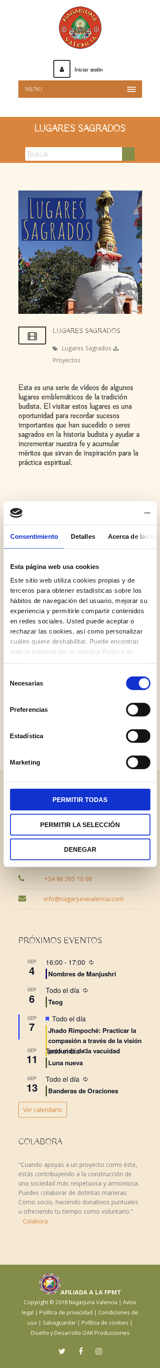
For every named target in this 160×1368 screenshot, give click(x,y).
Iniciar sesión (89, 70)
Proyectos (66, 360)
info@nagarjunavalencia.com (84, 899)
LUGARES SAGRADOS (86, 331)
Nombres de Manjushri (82, 973)
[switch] (138, 710)
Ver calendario (42, 1110)
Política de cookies (104, 1322)
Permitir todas (80, 799)
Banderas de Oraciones (83, 1090)
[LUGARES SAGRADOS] (80, 311)
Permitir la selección (80, 824)
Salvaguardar (59, 1322)
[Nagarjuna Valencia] (80, 27)
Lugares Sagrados (86, 348)
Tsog (55, 1002)
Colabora (35, 1221)
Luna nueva (65, 1062)
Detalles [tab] (82, 536)
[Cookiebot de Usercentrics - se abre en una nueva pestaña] (114, 512)
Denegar (80, 849)
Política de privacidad (66, 1312)
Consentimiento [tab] (34, 536)
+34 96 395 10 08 (68, 879)
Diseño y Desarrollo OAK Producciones (80, 1333)
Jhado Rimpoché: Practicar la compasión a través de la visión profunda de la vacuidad (95, 1041)
